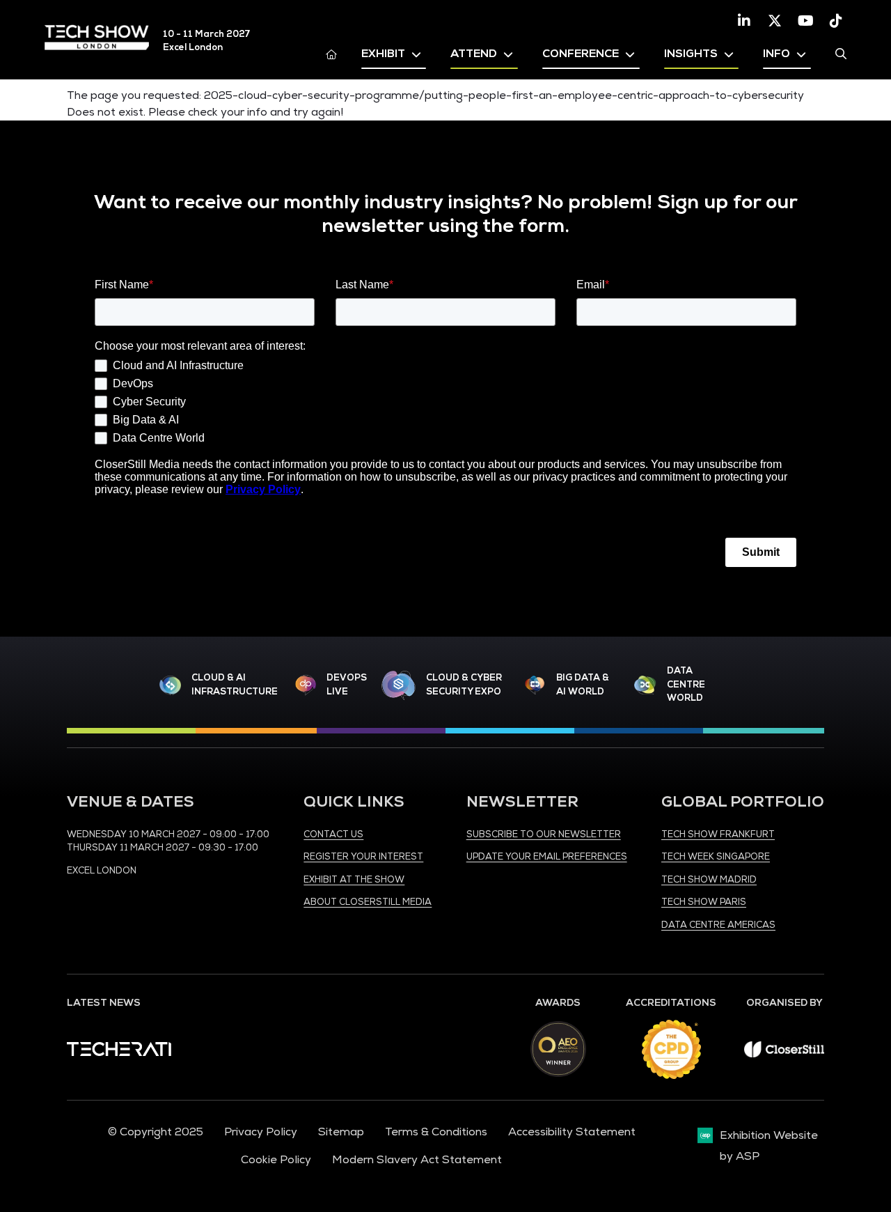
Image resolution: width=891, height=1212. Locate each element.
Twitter (774, 20)
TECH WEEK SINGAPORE (715, 856)
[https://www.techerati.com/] (119, 1052)
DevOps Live (346, 684)
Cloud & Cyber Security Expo (464, 684)
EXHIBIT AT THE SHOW (353, 879)
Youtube (805, 20)
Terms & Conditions (436, 1132)
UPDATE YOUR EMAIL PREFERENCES (546, 856)
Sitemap (341, 1132)
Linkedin (744, 20)
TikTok (836, 20)
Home (331, 53)
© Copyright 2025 (155, 1132)
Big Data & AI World (582, 684)
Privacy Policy (260, 1132)
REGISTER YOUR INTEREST (363, 856)
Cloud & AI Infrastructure (234, 684)
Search (840, 53)
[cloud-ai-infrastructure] (170, 685)
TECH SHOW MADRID (709, 879)
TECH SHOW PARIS (703, 902)
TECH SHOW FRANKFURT (718, 834)
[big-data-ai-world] (535, 685)
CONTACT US (333, 834)
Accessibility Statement (572, 1132)
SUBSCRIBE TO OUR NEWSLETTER (543, 834)
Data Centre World (686, 684)
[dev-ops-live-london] (305, 685)
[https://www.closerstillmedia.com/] (784, 1054)
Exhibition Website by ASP (769, 1145)
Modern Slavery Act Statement (417, 1160)
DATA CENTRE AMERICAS (718, 925)
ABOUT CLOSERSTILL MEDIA (367, 902)
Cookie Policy (276, 1160)
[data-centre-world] (645, 685)
